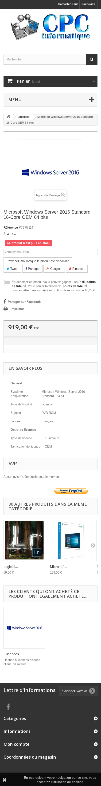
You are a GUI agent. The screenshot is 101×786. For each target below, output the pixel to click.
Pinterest (78, 269)
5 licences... (13, 654)
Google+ (55, 269)
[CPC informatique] (50, 27)
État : (7, 234)
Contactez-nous (68, 4)
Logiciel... (11, 567)
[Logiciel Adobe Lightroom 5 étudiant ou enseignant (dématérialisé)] (24, 540)
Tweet (13, 269)
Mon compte (17, 744)
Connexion (88, 4)
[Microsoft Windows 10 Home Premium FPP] (71, 540)
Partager (33, 269)
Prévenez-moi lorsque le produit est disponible (38, 261)
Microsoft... (58, 567)
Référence (11, 227)
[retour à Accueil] (8, 117)
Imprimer (17, 309)
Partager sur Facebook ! (25, 302)
